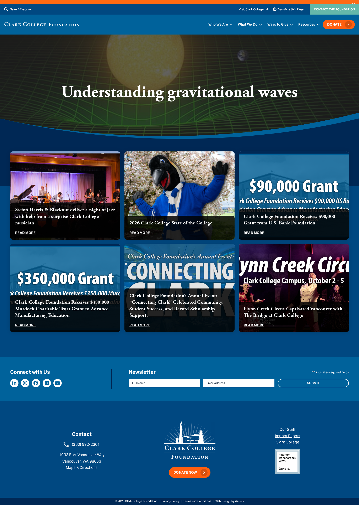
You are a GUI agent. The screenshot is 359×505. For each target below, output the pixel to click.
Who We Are (218, 24)
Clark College (287, 442)
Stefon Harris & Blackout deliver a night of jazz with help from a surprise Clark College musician (65, 216)
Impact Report (287, 435)
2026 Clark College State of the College (170, 223)
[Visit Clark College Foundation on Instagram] (25, 383)
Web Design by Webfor (229, 501)
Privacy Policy (170, 501)
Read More (25, 233)
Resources (306, 24)
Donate (334, 24)
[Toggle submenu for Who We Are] (231, 24)
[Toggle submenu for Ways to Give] (291, 24)
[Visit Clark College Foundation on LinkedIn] (14, 383)
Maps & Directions (81, 467)
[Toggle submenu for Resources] (318, 24)
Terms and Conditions (197, 501)
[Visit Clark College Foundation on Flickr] (47, 383)
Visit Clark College (251, 9)
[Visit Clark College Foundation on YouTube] (57, 383)
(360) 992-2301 (86, 444)
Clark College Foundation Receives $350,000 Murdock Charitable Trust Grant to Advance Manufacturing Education (62, 308)
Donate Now (185, 472)
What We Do (248, 24)
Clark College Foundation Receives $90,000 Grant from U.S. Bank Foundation (289, 219)
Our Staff (287, 429)
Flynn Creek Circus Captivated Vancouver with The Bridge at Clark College (293, 312)
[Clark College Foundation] (42, 24)
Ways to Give (277, 24)
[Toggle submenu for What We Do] (260, 24)
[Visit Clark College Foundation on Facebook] (36, 383)
